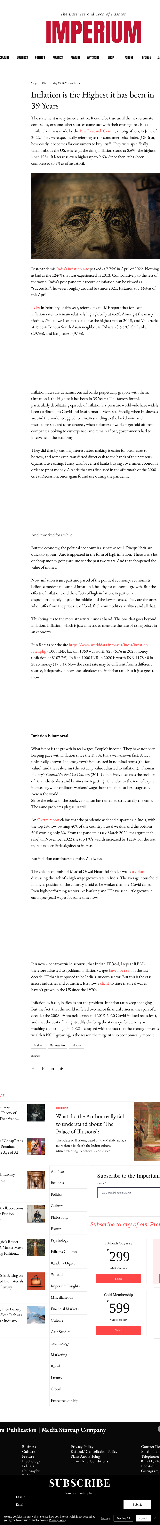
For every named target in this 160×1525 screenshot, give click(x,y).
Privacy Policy (57, 1520)
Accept (143, 1518)
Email (19, 1496)
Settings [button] (105, 1518)
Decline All (123, 1518)
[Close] (155, 1518)
